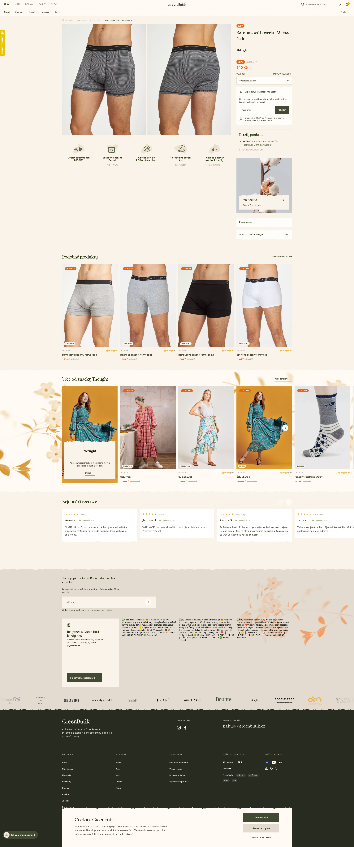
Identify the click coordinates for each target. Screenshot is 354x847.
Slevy (57, 12)
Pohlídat (282, 109)
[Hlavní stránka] (177, 4)
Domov (29, 4)
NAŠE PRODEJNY (180, 165)
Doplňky (33, 12)
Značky (45, 12)
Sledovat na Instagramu (82, 677)
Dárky (42, 4)
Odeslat (148, 602)
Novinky (8, 12)
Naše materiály (215, 165)
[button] (285, 428)
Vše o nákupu (112, 165)
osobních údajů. (104, 610)
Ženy (6, 4)
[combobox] (320, 4)
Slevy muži (81, 20)
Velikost (240, 74)
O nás (343, 12)
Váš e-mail (72, 602)
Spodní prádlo (95, 20)
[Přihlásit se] (340, 4)
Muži (17, 4)
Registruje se (266, 118)
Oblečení (19, 12)
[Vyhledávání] (318, 4)
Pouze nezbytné (261, 828)
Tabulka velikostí (282, 74)
